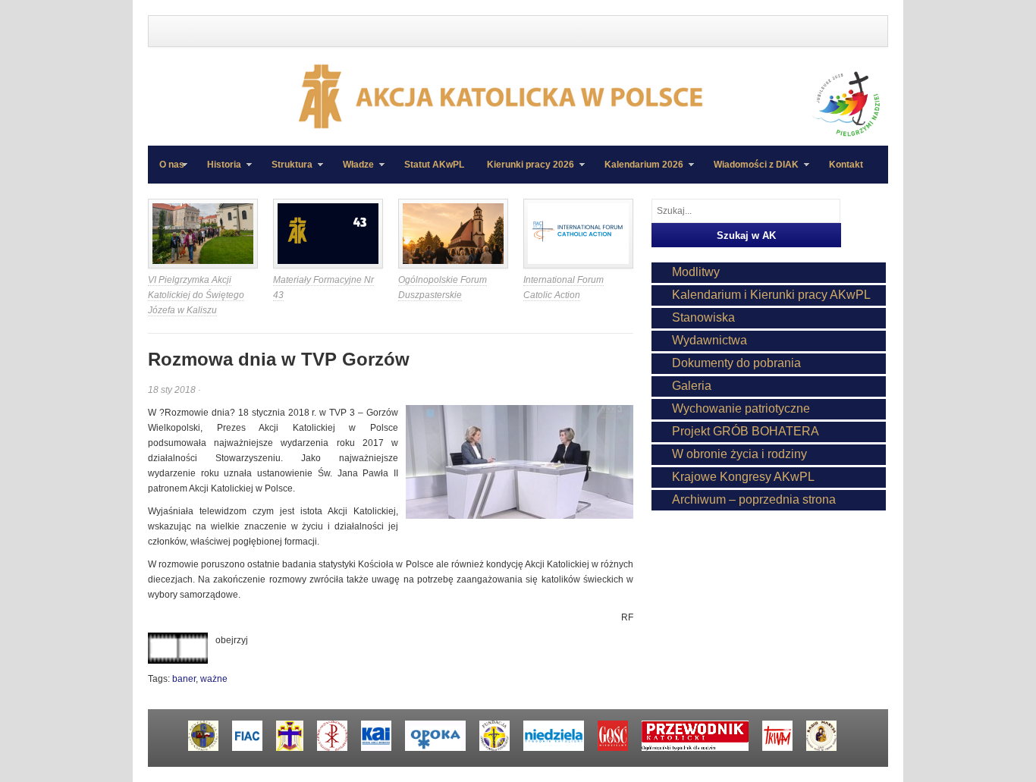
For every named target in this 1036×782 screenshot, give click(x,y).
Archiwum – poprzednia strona (754, 499)
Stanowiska (703, 317)
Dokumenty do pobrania (736, 362)
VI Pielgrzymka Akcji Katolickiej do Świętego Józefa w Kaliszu (196, 295)
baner (184, 679)
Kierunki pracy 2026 (525, 171)
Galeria (691, 385)
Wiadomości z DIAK (750, 171)
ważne (214, 679)
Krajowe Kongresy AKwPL (743, 476)
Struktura (286, 171)
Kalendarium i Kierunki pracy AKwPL (771, 294)
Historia (218, 171)
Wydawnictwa (709, 340)
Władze (352, 171)
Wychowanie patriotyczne (741, 408)
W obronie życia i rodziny (739, 454)
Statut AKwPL (434, 164)
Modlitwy (696, 271)
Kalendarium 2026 (638, 171)
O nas (171, 164)
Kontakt (846, 164)
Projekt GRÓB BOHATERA (745, 431)
